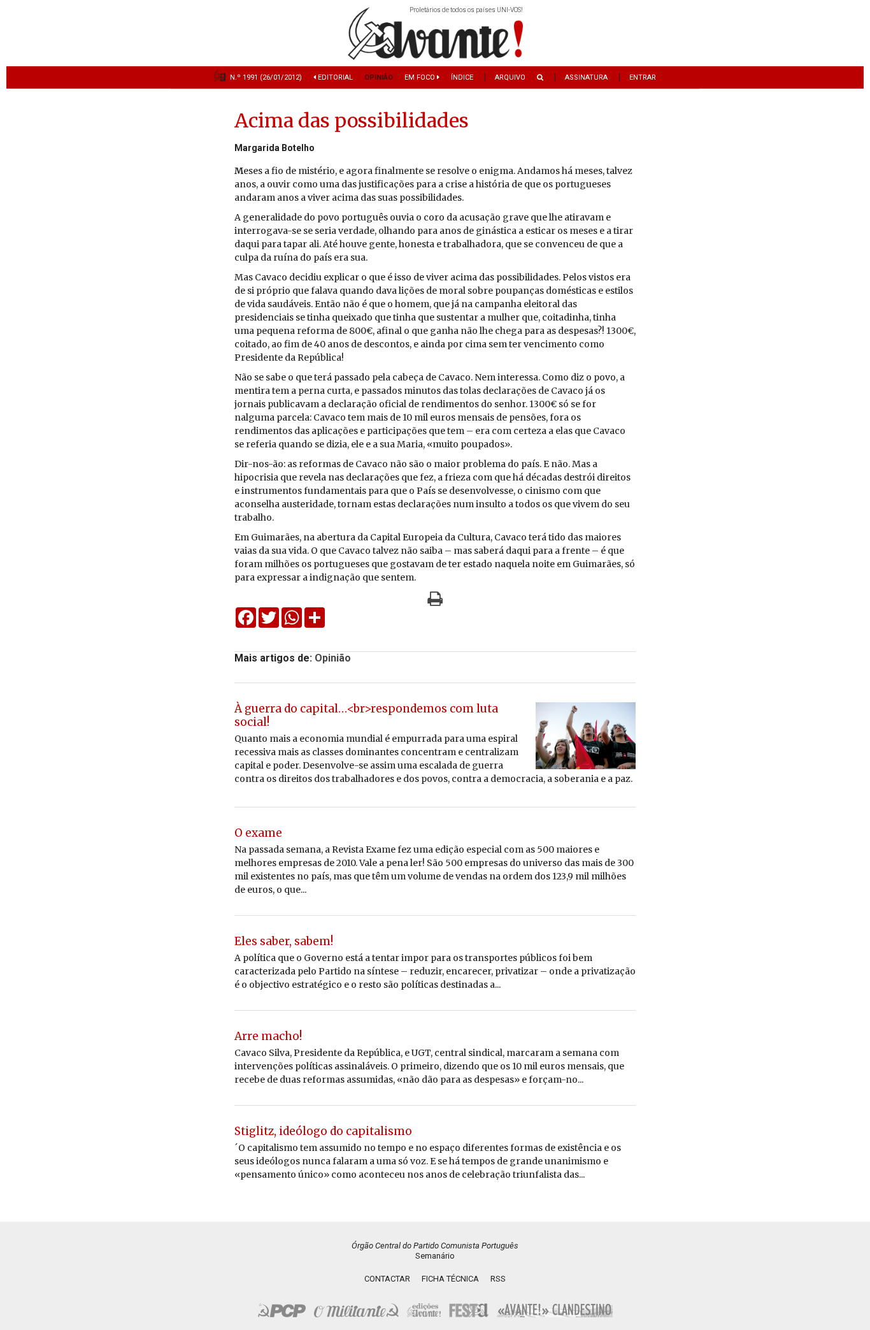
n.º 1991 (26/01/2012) (266, 77)
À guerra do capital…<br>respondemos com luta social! (366, 715)
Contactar (387, 1278)
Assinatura (586, 77)
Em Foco (420, 77)
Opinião (378, 77)
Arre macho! (268, 1036)
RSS (498, 1278)
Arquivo (510, 77)
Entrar (642, 77)
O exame (258, 833)
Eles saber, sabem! (283, 941)
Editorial (334, 77)
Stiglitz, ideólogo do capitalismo (323, 1131)
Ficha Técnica (450, 1278)
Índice (462, 77)
